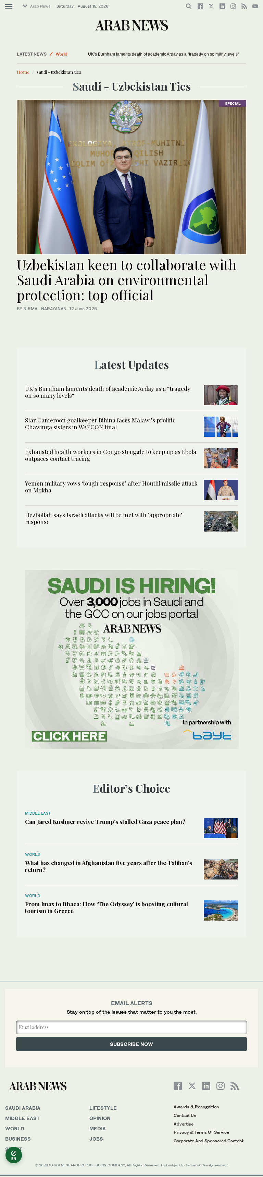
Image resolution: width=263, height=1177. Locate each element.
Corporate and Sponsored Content (208, 1140)
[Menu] (8, 6)
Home (23, 72)
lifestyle (103, 1108)
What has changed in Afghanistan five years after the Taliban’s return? (108, 866)
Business (18, 1139)
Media (97, 1128)
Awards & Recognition (196, 1106)
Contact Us (185, 1115)
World (61, 54)
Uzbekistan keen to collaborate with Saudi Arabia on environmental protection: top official (127, 279)
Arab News (40, 6)
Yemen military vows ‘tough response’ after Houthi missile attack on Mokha (111, 486)
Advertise (183, 1124)
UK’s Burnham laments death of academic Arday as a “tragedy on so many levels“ (163, 54)
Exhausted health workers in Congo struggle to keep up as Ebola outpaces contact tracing (110, 455)
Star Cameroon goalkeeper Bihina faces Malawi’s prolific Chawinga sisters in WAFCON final (100, 423)
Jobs (96, 1139)
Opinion (100, 1118)
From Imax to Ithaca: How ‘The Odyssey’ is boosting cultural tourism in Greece (106, 907)
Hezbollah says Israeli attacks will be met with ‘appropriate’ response (104, 518)
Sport (13, 1149)
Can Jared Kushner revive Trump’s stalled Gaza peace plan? (105, 821)
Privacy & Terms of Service (201, 1132)
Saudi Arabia (22, 1108)
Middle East (38, 813)
